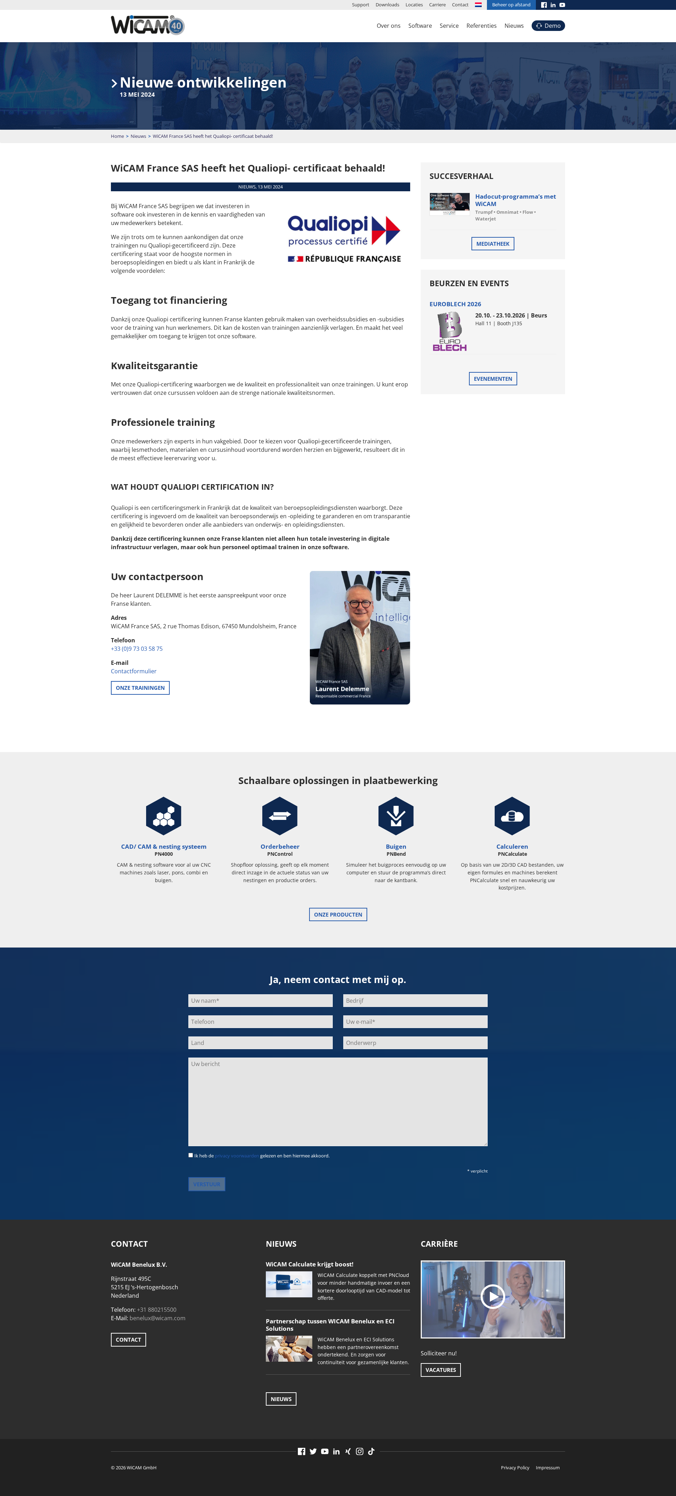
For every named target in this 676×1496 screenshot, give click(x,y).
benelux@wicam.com (158, 1318)
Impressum (548, 1467)
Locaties (414, 4)
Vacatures (441, 1369)
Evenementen (493, 378)
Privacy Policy (515, 1467)
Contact (460, 4)
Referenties (482, 26)
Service (449, 26)
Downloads (387, 4)
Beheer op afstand (511, 4)
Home (117, 136)
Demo (553, 26)
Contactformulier (134, 671)
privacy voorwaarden (237, 1156)
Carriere (437, 4)
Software (420, 26)
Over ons (389, 26)
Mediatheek (492, 243)
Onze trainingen (140, 687)
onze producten (338, 914)
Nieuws (514, 26)
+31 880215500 (156, 1310)
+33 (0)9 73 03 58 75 (137, 649)
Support (360, 4)
